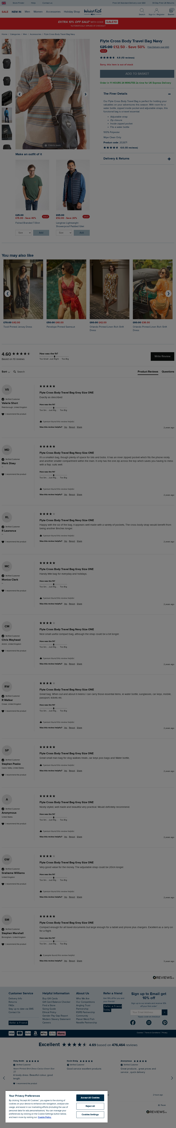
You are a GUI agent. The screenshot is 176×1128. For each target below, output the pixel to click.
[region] (57, 1106)
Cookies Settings (90, 1114)
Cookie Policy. (44, 1117)
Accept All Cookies (90, 1097)
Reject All (90, 1106)
